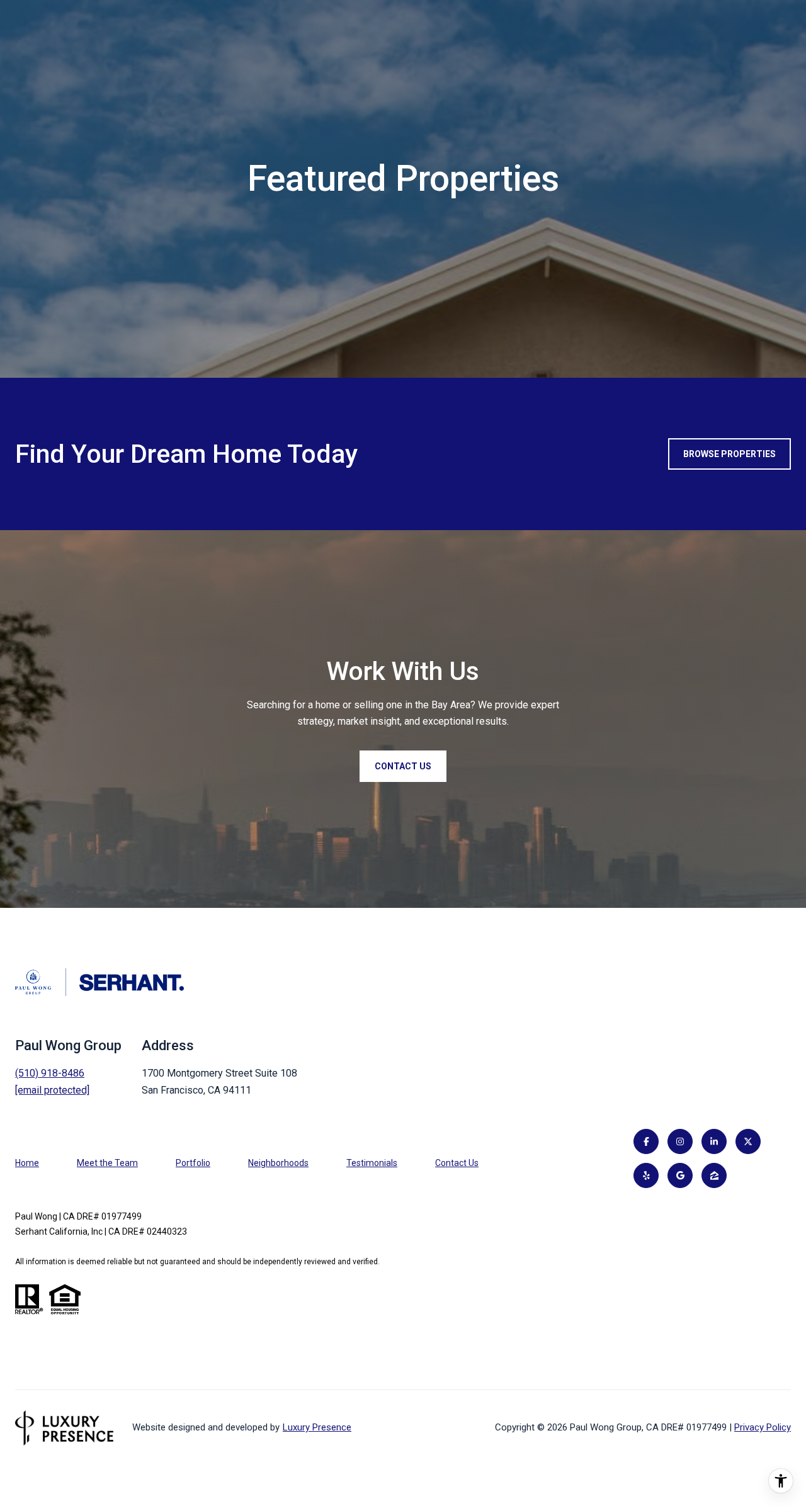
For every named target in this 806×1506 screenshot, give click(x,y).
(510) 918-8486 (49, 1073)
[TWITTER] (748, 1141)
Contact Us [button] (403, 766)
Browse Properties (729, 454)
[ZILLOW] (714, 1175)
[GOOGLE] (680, 1175)
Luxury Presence (317, 1427)
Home (27, 1163)
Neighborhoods (278, 1163)
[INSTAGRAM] (680, 1141)
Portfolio (193, 1163)
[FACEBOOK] (646, 1141)
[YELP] (646, 1175)
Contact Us (457, 1163)
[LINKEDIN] (714, 1141)
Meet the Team (107, 1163)
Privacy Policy (762, 1427)
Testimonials (371, 1163)
